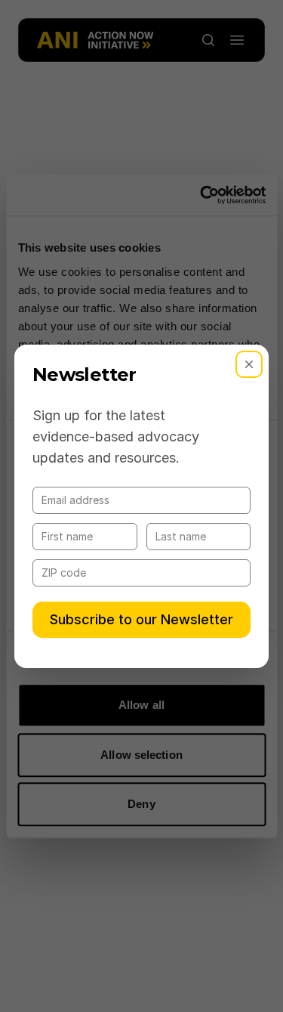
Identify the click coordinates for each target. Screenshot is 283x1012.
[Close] (249, 364)
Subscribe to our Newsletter (141, 619)
